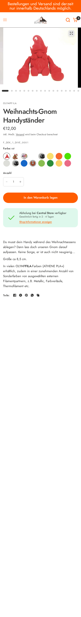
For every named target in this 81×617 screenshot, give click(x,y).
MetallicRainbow (24, 156)
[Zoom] (71, 33)
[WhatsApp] (32, 295)
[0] (74, 20)
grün (50, 163)
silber (6, 163)
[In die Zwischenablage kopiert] (38, 295)
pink (67, 163)
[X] (20, 295)
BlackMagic (15, 163)
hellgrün (41, 163)
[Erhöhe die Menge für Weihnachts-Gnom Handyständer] (20, 181)
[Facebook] (14, 295)
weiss (32, 156)
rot (6, 156)
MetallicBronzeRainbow (15, 156)
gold (59, 163)
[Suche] (67, 20)
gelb (50, 156)
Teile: (6, 295)
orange (32, 163)
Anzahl (7, 173)
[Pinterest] (26, 295)
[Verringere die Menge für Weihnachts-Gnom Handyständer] (6, 181)
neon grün (67, 156)
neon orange (59, 156)
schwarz (41, 156)
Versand (20, 134)
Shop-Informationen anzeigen (35, 222)
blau (24, 163)
